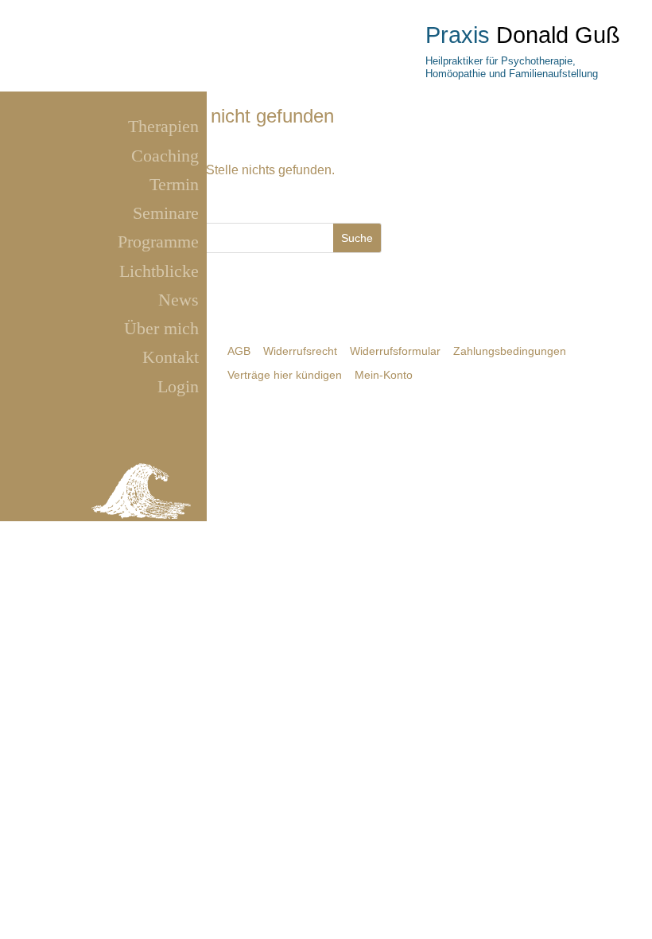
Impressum (105, 530)
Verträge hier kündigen (284, 374)
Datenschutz (164, 530)
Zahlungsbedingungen (509, 351)
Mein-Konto (384, 374)
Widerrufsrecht (300, 351)
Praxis (457, 35)
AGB (238, 351)
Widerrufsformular (395, 351)
